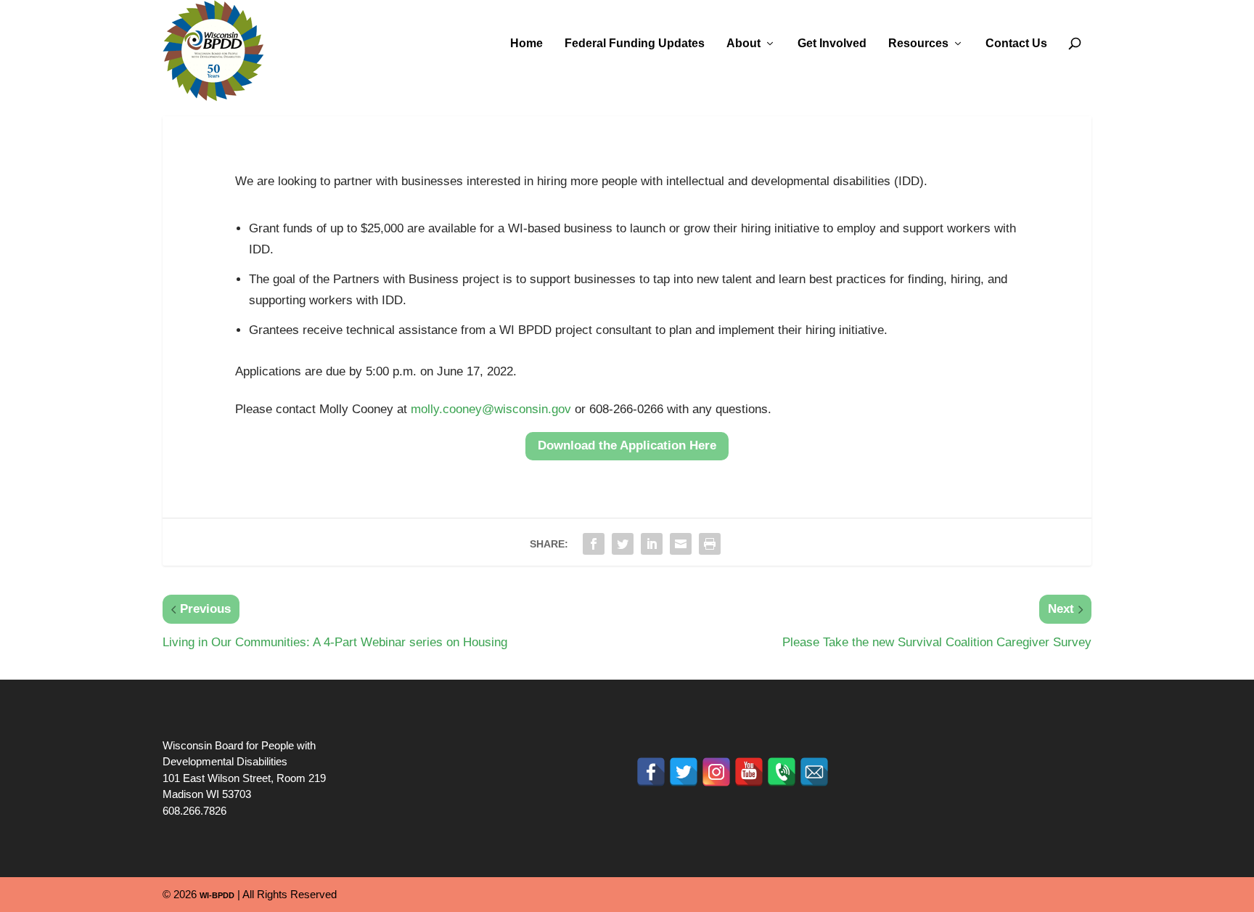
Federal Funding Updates (635, 43)
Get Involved (832, 43)
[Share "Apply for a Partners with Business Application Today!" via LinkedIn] (651, 543)
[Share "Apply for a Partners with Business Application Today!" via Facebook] (593, 543)
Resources (918, 43)
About (743, 43)
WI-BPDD (217, 895)
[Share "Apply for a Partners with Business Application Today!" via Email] (680, 543)
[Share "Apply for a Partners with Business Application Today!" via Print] (709, 543)
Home (526, 43)
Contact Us (1016, 43)
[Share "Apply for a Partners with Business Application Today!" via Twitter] (622, 543)
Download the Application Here (627, 445)
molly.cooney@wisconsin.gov (491, 409)
